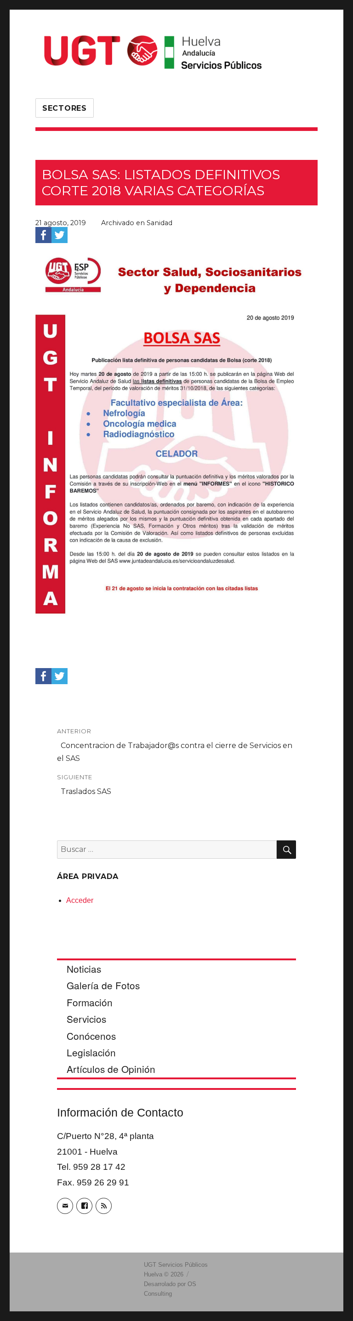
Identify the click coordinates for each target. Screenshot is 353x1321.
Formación (90, 1002)
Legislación (91, 1052)
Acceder (79, 900)
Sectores (64, 108)
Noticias (84, 968)
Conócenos (91, 1036)
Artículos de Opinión (111, 1069)
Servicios (86, 1019)
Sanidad (159, 223)
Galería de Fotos (103, 985)
